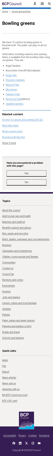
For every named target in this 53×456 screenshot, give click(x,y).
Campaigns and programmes (17, 250)
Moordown (11, 89)
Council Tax (8, 274)
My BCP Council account (15, 395)
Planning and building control (16, 326)
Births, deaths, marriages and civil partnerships (25, 239)
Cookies (32, 435)
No (26, 182)
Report (5, 371)
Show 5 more (9, 143)
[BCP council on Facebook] (14, 443)
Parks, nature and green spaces (18, 320)
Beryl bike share (10, 125)
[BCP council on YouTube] (39, 443)
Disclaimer (44, 435)
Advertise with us (11, 389)
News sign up (9, 383)
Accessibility (9, 435)
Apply (5, 360)
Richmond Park (13, 99)
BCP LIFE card (9, 400)
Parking (6, 314)
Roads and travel (11, 332)
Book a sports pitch (12, 131)
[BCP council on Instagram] (33, 443)
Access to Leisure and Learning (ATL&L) (22, 119)
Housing (6, 291)
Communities (8, 262)
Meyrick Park (12, 84)
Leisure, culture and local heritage (19, 303)
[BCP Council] (11, 3)
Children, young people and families (20, 256)
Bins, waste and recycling (15, 233)
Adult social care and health (16, 216)
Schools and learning (13, 337)
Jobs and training (11, 297)
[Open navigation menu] (42, 3)
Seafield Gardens (14, 103)
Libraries (6, 308)
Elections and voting (12, 279)
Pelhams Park (13, 94)
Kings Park (11, 75)
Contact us (7, 268)
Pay (4, 366)
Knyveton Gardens (15, 80)
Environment (8, 285)
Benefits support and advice (16, 227)
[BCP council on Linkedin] (20, 443)
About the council (11, 210)
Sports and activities (21, 11)
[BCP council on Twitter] (26, 443)
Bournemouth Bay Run (13, 137)
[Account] (35, 3)
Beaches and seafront (13, 221)
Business (6, 245)
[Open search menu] (49, 3)
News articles (9, 377)
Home (5, 11)
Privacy (22, 435)
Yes (26, 173)
